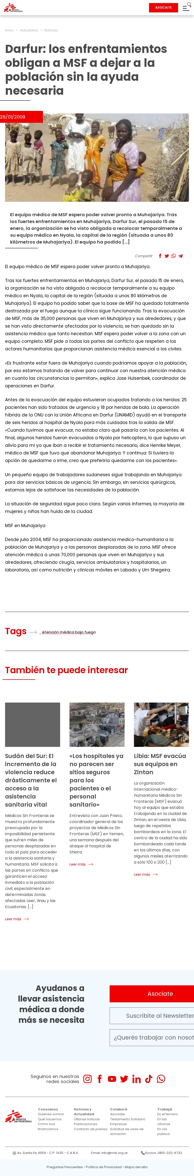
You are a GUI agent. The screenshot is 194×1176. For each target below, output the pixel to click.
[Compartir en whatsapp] (174, 256)
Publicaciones (85, 1124)
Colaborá (118, 1109)
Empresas (118, 1124)
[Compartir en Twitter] (167, 256)
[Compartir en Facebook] (160, 256)
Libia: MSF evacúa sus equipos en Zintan (160, 764)
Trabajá (164, 1109)
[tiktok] (148, 1079)
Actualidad (29, 30)
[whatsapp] (161, 1079)
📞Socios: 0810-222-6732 (161, 1152)
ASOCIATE (163, 7)
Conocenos (48, 1109)
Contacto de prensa (90, 1129)
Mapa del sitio (136, 1167)
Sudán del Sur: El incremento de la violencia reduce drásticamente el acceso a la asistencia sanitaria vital (31, 780)
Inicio (9, 30)
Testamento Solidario (128, 1119)
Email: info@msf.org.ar (109, 1152)
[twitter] (124, 1079)
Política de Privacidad (104, 1167)
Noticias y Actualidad (84, 1112)
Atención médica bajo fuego (69, 632)
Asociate (117, 1114)
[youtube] (112, 1079)
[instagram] (87, 1079)
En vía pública (163, 1132)
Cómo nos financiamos (48, 1126)
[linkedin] (136, 1079)
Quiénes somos (51, 1114)
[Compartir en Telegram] (180, 256)
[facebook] (99, 1079)
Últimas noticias (87, 1119)
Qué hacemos (50, 1119)
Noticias (51, 30)
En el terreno (167, 1114)
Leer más (13, 919)
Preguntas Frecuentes (65, 1167)
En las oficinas (163, 1122)
